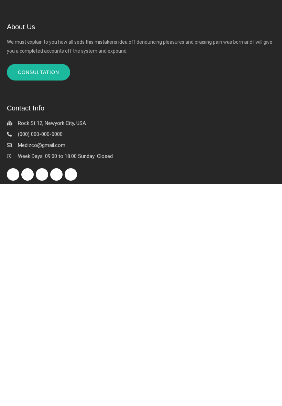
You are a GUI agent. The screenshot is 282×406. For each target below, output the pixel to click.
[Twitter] (27, 174)
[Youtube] (71, 174)
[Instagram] (56, 174)
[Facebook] (13, 174)
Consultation (38, 72)
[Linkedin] (42, 174)
